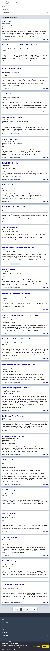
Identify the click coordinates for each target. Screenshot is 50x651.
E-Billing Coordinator (9, 185)
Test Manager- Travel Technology (13, 416)
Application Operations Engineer (13, 436)
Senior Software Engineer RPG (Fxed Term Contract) (19, 45)
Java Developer (7, 21)
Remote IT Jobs (5, 626)
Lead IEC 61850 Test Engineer (12, 117)
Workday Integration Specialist (13, 94)
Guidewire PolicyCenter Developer (13, 584)
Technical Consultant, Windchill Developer (16, 207)
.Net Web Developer (9, 460)
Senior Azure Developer (10, 227)
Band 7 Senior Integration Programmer (15, 388)
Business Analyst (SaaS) (10, 139)
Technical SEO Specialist (10, 163)
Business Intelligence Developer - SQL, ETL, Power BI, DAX (21, 315)
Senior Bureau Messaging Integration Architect (18, 364)
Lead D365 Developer (9, 490)
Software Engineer (8, 269)
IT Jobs (3, 619)
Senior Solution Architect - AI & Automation (17, 339)
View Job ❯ (45, 39)
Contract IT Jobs (5, 623)
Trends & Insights (14, 2)
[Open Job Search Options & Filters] (2, 2)
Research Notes (5, 629)
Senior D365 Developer (10, 537)
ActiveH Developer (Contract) (12, 69)
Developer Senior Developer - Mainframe (16, 293)
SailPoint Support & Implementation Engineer (18, 248)
